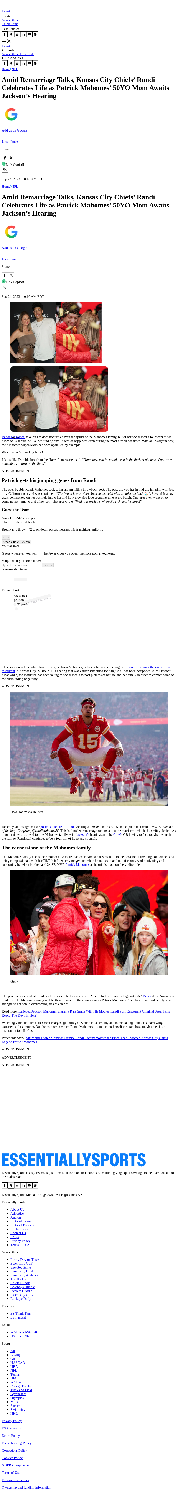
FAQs (14, 1237)
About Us (17, 1209)
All (12, 1351)
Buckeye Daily (20, 1299)
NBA (14, 1366)
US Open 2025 (20, 1336)
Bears (147, 996)
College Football (21, 1386)
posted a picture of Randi (57, 827)
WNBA (15, 1382)
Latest (6, 11)
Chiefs (117, 834)
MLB (14, 1402)
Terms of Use (19, 1245)
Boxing (15, 1355)
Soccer (15, 1406)
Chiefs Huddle (20, 1283)
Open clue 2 (16, 541)
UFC (13, 1378)
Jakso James (10, 142)
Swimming (17, 1409)
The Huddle (18, 1279)
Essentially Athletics (24, 1275)
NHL (14, 1413)
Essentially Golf (21, 1263)
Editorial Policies (22, 1225)
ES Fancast (18, 1317)
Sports (9, 50)
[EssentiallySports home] (74, 1165)
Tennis (15, 1374)
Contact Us (18, 1233)
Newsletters (10, 20)
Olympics (17, 1398)
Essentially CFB (21, 1295)
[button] (13, 445)
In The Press (19, 1229)
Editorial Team (20, 1221)
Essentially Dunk (22, 1271)
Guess (48, 565)
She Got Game (20, 1267)
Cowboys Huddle (22, 1287)
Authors (15, 1217)
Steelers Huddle (21, 1291)
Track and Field (21, 1390)
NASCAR (17, 1362)
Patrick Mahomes (77, 864)
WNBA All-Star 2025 (25, 1332)
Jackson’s (82, 834)
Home (6, 69)
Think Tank (10, 24)
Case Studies (14, 58)
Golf (13, 1359)
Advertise (17, 1213)
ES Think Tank (20, 1313)
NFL (15, 69)
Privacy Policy (20, 1241)
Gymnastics (18, 1394)
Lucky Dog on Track (24, 1259)
